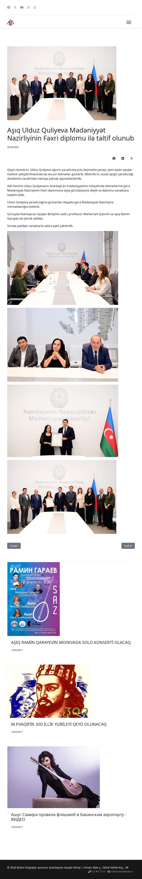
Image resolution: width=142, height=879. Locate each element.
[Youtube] (21, 7)
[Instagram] (28, 7)
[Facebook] (8, 7)
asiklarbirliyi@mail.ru (122, 871)
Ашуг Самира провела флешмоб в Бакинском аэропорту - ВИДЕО (68, 817)
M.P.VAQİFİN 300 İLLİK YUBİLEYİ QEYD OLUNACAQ (59, 724)
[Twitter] (15, 7)
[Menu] (128, 22)
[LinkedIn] (123, 158)
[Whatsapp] (34, 7)
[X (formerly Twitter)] (132, 158)
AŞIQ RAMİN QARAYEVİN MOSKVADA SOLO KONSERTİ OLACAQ (71, 642)
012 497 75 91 (98, 871)
